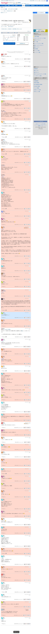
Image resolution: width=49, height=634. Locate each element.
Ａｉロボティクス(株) (37, 75)
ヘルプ (36, 0)
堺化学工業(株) (36, 82)
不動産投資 (32, 5)
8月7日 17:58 (26, 218)
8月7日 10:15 (26, 339)
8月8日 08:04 (26, 174)
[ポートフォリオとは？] (6, 9)
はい (25, 66)
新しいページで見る (4, 26)
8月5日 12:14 (26, 387)
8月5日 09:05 (26, 402)
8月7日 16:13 (26, 258)
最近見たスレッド (3, 12)
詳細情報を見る (22, 43)
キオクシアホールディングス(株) (40, 38)
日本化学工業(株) (37, 86)
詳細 (2, 32)
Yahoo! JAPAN (32, 0)
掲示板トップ (3, 7)
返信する (4, 66)
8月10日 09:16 (26, 156)
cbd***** (4, 423)
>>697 (2, 461)
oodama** (4, 111)
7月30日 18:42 (26, 518)
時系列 (8, 32)
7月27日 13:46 (26, 594)
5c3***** (4, 76)
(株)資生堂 (36, 68)
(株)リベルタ (36, 70)
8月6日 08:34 (26, 373)
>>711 (2, 341)
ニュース (20, 5)
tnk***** (4, 193)
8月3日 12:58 (26, 459)
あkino (4, 122)
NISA (37, 5)
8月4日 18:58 (26, 437)
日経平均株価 (36, 36)
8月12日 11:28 (26, 121)
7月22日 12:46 (26, 617)
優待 (14, 32)
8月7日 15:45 (26, 281)
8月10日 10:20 (26, 139)
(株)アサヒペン (36, 72)
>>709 (2, 358)
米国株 (9, 5)
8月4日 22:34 (26, 414)
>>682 (2, 558)
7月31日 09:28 (26, 499)
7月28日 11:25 (26, 582)
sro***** (4, 175)
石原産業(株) (36, 80)
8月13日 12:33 (26, 92)
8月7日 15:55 (26, 265)
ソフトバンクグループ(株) (38, 43)
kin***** (4, 445)
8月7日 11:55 (26, 328)
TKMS (4, 259)
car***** (4, 340)
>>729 (2, 133)
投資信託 (16, 5)
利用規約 (39, 125)
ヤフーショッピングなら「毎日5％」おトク (23, 3)
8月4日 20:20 (26, 422)
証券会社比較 (28, 5)
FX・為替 (12, 5)
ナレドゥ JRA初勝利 (44, 0)
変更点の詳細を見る (10, 26)
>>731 (2, 94)
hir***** (4, 93)
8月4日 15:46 (26, 444)
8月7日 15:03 (26, 312)
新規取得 (19, 2)
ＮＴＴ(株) (36, 41)
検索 (47, 0)
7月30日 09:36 (26, 535)
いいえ (29, 66)
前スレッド (29, 31)
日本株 (6, 5)
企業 (17, 32)
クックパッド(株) (37, 52)
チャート (5, 32)
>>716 (2, 229)
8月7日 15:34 (26, 298)
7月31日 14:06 (26, 490)
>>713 (2, 322)
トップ (2, 5)
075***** (4, 219)
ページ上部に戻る (40, 121)
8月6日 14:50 (26, 356)
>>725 (2, 176)
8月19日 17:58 (26, 61)
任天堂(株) (36, 48)
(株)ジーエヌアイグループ (38, 45)
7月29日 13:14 (26, 566)
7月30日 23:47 (26, 511)
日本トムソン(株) (37, 91)
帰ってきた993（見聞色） (7, 329)
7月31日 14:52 (26, 483)
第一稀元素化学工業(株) (38, 84)
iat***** (4, 266)
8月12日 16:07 (26, 110)
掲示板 (24, 5)
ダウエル (4, 157)
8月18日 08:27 (26, 75)
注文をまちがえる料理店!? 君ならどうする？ (7, 0)
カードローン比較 (41, 5)
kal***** (4, 299)
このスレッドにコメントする (9, 43)
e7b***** (4, 62)
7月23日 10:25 (26, 609)
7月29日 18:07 (26, 548)
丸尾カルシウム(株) (37, 89)
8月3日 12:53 (26, 468)
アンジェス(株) (36, 50)
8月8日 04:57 (26, 192)
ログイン (14, 3)
